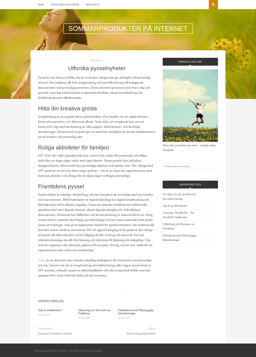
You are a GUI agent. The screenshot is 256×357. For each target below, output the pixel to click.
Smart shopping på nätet (141, 333)
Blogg (95, 60)
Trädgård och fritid (64, 4)
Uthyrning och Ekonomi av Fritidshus (94, 312)
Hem (41, 4)
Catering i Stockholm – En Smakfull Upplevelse (178, 215)
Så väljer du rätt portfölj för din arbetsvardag (179, 196)
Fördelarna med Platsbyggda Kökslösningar (135, 312)
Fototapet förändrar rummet (55, 333)
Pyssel (42, 260)
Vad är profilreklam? (50, 310)
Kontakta (92, 4)
